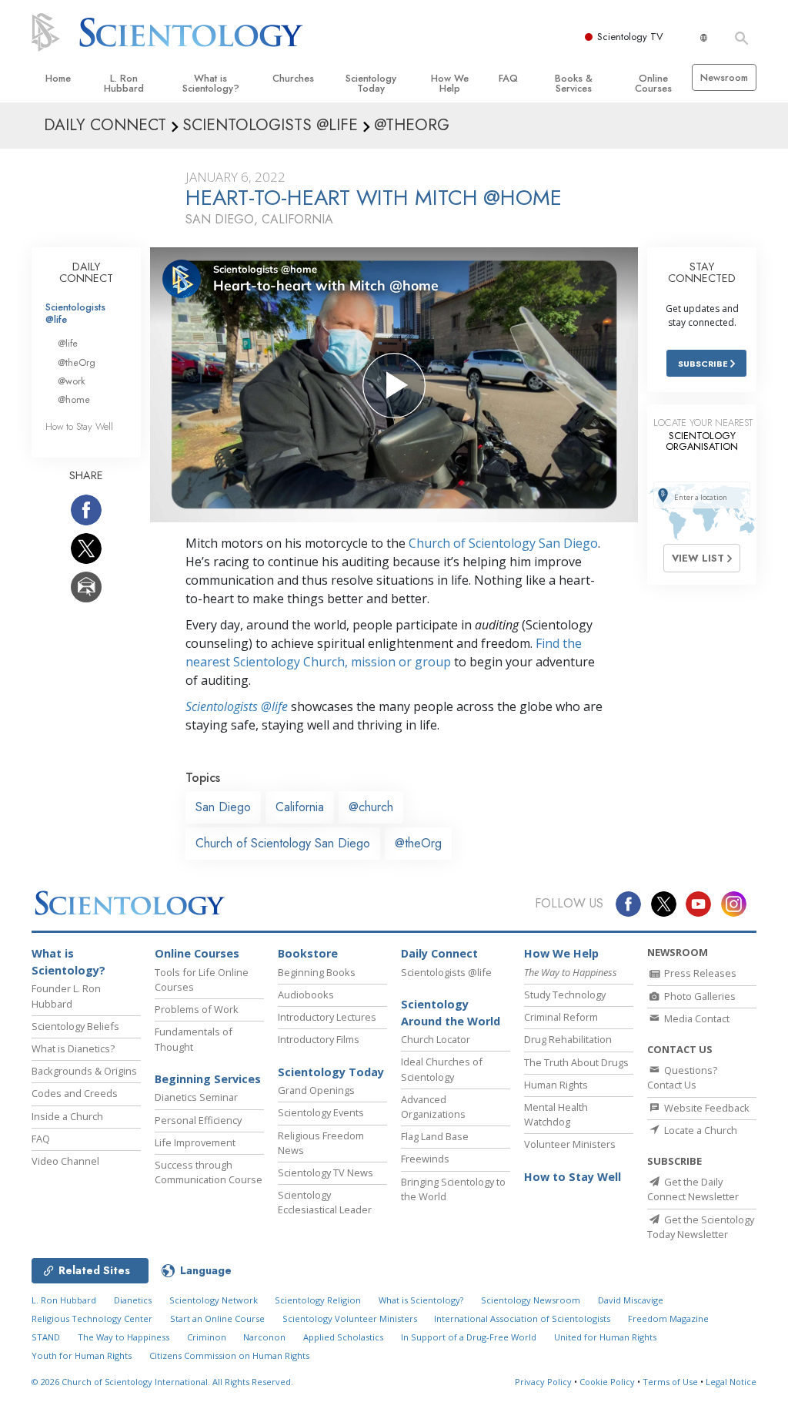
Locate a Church (699, 1130)
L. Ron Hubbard (124, 83)
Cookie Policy (607, 1381)
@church (371, 807)
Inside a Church (67, 1116)
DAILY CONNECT (86, 273)
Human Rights (556, 1085)
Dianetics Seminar (196, 1097)
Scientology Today (371, 83)
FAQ (508, 78)
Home (58, 78)
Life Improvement (195, 1142)
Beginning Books (317, 972)
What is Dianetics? (73, 1048)
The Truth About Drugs (576, 1062)
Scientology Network (213, 1300)
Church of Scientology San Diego (503, 543)
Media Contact (696, 1018)
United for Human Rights (605, 1337)
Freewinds (425, 1159)
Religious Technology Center (92, 1318)
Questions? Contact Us (682, 1077)
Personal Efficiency (198, 1120)
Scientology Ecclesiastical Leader (325, 1202)
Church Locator (435, 1039)
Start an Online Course (217, 1318)
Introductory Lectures (327, 1017)
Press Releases (699, 973)
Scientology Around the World (450, 1012)
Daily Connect (439, 953)
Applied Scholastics (343, 1337)
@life (68, 343)
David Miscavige (630, 1300)
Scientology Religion (318, 1300)
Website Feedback (706, 1108)
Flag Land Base (435, 1136)
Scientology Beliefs (75, 1026)
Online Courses (653, 83)
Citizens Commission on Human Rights (229, 1355)
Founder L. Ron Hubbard (66, 995)
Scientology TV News (325, 1172)
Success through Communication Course (208, 1172)
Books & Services (574, 83)
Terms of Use (670, 1381)
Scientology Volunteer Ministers (349, 1318)
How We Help (450, 83)
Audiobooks (306, 994)
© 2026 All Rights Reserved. (162, 1381)
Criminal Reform (561, 1017)
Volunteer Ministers (570, 1144)
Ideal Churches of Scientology (441, 1069)
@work (71, 381)
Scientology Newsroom (530, 1300)
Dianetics (133, 1300)
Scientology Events (321, 1112)
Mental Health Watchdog (556, 1114)
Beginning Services (208, 1079)
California (299, 807)
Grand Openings (316, 1090)
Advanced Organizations (433, 1106)
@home (74, 399)
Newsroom (724, 77)
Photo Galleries (699, 996)
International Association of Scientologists (522, 1318)
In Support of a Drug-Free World (468, 1337)
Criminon (206, 1337)
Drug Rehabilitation (568, 1039)
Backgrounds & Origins (84, 1071)
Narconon (264, 1337)
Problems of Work (197, 1009)
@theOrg (418, 843)
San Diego (223, 807)
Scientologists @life (75, 313)
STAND (46, 1337)
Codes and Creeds (75, 1093)
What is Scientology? (210, 83)
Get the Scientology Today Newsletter (700, 1227)
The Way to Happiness (123, 1337)
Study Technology (565, 994)
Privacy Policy (543, 1381)
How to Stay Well (79, 426)
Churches (293, 78)
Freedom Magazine (668, 1318)
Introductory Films (318, 1039)
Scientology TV (630, 36)
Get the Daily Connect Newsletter (693, 1189)
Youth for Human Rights (82, 1355)
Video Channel (65, 1161)
